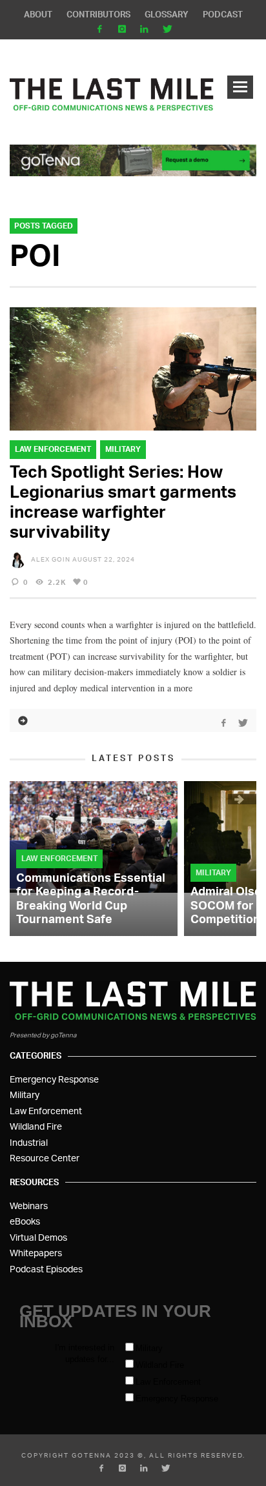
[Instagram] (121, 29)
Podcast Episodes (46, 1268)
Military (123, 449)
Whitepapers (36, 1252)
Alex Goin (50, 559)
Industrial (29, 1142)
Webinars (29, 1205)
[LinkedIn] (144, 29)
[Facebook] (99, 29)
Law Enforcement (53, 449)
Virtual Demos (38, 1237)
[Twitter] (167, 29)
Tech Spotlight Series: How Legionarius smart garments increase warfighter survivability (123, 501)
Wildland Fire (36, 1126)
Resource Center (44, 1157)
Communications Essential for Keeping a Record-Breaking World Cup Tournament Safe (90, 898)
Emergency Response (54, 1079)
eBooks (25, 1221)
